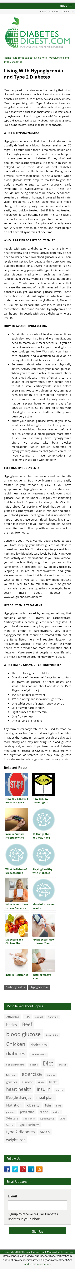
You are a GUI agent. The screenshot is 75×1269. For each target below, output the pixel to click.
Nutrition (14, 1105)
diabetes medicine (15, 1064)
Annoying (53, 1017)
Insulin (43, 1089)
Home (43, 11)
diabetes (15, 1053)
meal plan (45, 1097)
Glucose (27, 1082)
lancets (59, 1090)
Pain (48, 1105)
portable (10, 1112)
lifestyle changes (18, 1097)
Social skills (29, 1118)
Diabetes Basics (38, 1054)
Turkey (9, 1125)
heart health (18, 1089)
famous (51, 1075)
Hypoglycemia (39, 987)
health (53, 1082)
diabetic (34, 1064)
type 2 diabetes (20, 1132)
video (45, 1132)
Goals (41, 1082)
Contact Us (68, 11)
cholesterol (39, 1044)
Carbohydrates (15, 987)
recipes (56, 1112)
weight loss (15, 1139)
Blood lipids (52, 1035)
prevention (27, 1112)
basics (11, 1024)
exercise (32, 1073)
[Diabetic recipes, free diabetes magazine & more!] (37, 47)
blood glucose (23, 1034)
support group (47, 1118)
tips (62, 1118)
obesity (33, 1105)
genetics (11, 1082)
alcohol (39, 1017)
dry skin (63, 1064)
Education (11, 1075)
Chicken (15, 1044)
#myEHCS (12, 1016)
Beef (27, 1024)
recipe (44, 1112)
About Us (54, 11)
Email (12, 1196)
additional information (37, 1264)
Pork (58, 1105)
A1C (27, 1016)
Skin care (12, 1118)
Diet (48, 1063)
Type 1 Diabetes (28, 1125)
